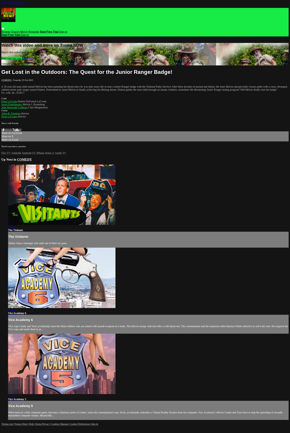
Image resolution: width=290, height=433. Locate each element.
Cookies (55, 424)
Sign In (24, 34)
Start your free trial (11, 58)
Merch (24, 31)
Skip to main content (12, 2)
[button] (3, 29)
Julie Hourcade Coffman (14, 107)
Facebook (6, 129)
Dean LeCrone (9, 101)
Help (32, 424)
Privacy (46, 424)
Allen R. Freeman (11, 113)
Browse (6, 31)
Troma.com (7, 424)
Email (18, 129)
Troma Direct (21, 424)
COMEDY (6, 80)
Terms (38, 424)
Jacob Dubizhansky (12, 104)
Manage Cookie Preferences (75, 424)
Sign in (63, 31)
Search (15, 31)
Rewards (33, 31)
